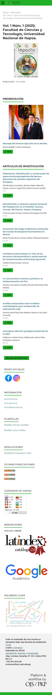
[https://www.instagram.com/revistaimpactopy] (16, 381)
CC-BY (8, 645)
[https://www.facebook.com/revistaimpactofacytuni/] (8, 380)
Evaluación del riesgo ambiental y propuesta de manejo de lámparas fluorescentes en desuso (25, 232)
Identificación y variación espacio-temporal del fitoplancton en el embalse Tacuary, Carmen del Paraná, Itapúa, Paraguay (25, 207)
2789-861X (18, 647)
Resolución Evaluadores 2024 (17, 453)
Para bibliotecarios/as (13, 407)
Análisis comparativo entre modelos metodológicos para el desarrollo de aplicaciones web (21, 306)
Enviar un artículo (16, 358)
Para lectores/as (11, 399)
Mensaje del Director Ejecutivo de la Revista (25, 143)
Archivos (15, 12)
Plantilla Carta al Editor (15, 430)
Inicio (6, 12)
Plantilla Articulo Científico (16, 425)
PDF (9, 152)
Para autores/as (10, 403)
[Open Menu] (3, 3)
